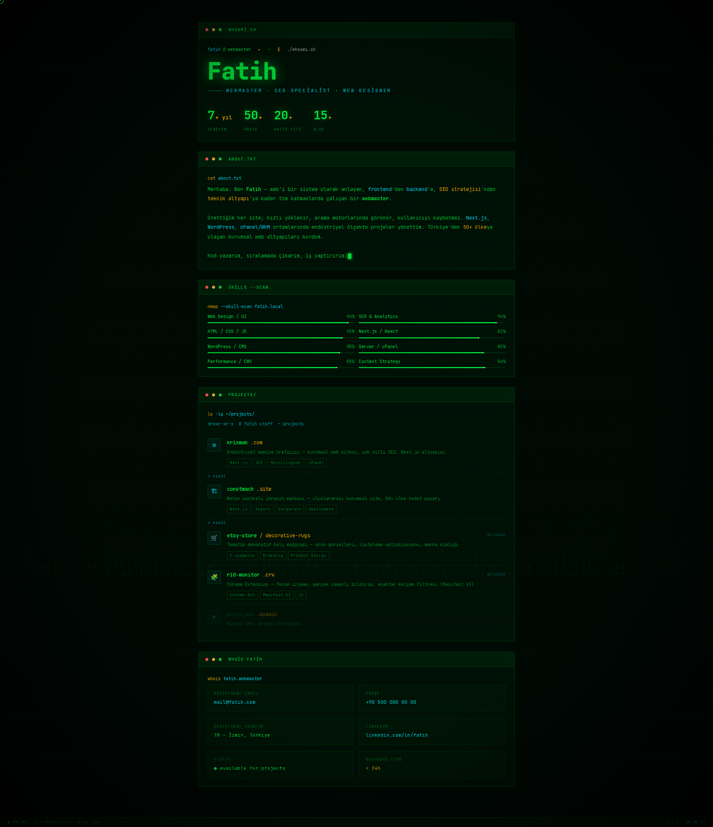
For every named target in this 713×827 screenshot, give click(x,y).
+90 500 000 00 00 (391, 702)
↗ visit (217, 476)
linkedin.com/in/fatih (397, 735)
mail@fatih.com (234, 702)
